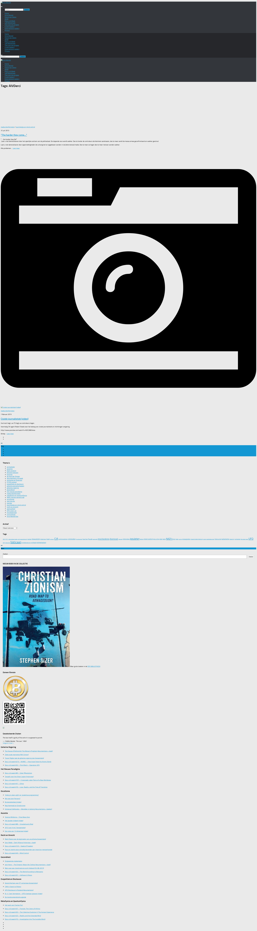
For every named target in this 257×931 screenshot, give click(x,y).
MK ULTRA (156, 539)
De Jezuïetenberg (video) (13, 802)
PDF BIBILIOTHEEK (93, 666)
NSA (174, 539)
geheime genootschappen (15, 486)
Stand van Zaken (10, 17)
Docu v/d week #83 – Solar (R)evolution (18, 773)
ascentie (10, 469)
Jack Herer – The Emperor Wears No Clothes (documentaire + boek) (28, 865)
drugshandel (79, 539)
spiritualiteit (11, 509)
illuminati (114, 539)
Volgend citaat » (8, 743)
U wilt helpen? (10, 27)
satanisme (225, 539)
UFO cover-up (11, 511)
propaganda (186, 539)
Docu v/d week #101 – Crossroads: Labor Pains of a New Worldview (28, 780)
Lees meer (16, 148)
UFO (250, 538)
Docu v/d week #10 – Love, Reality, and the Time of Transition (26, 787)
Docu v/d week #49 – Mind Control (17, 853)
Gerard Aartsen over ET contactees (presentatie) (21, 883)
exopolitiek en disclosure (15, 484)
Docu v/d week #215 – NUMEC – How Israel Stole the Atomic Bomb (28, 762)
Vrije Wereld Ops (12, 516)
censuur (52, 539)
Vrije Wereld (9, 15)
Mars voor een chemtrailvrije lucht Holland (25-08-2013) (24, 868)
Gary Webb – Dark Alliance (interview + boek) (20, 843)
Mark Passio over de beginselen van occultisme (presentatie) (25, 839)
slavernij (231, 539)
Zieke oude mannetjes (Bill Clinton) (17, 755)
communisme (63, 539)
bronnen (10, 474)
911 (7, 539)
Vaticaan (15, 542)
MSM (160, 539)
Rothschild (218, 539)
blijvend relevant (12, 473)
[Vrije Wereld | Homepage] (6, 3)
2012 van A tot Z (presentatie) (15, 828)
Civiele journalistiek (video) (14, 418)
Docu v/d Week (10, 21)
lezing (141, 539)
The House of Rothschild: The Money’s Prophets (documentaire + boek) (29, 751)
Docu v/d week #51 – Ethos (14, 784)
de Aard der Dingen (13, 476)
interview (126, 539)
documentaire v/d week (15, 478)
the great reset (244, 539)
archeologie (11, 467)
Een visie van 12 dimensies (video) (16, 831)
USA (4, 542)
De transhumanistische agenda (15, 897)
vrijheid (33, 543)
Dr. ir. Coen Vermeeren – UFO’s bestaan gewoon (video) (23, 894)
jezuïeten (135, 538)
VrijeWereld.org (26, 542)
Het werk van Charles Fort (14, 905)
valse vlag (7, 542)
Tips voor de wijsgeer (12, 25)
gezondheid (11, 490)
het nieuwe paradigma (14, 492)
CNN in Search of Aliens (13, 887)
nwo (177, 539)
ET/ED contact (12, 482)
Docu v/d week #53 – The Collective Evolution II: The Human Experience (29, 912)
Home (7, 13)
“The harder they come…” (14, 134)
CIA (56, 538)
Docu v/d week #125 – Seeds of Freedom (19, 846)
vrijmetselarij (41, 543)
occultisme (10, 499)
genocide (95, 539)
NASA (164, 539)
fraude (90, 539)
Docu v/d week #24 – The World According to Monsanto (24, 872)
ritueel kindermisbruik (196, 539)
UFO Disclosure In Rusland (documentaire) (19, 890)
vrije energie (11, 514)
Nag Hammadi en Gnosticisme (15, 806)
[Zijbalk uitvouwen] (1, 545)
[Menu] (1, 6)
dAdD (6, 19)
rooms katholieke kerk (208, 539)
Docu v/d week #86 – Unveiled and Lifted (19, 824)
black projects (11, 471)
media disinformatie (7, 127)
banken (30, 539)
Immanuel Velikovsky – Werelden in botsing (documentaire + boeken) (28, 809)
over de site (11, 501)
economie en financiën (14, 480)
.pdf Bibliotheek (10, 23)
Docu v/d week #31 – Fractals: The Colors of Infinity (22, 909)
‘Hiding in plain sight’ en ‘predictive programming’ (22, 795)
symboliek (237, 539)
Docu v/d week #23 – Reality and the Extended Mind (23, 916)
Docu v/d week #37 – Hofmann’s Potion (18, 875)
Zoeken (5, 554)
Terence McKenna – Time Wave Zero (17, 817)
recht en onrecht (12, 507)
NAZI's (169, 538)
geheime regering (13, 488)
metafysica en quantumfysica (17, 495)
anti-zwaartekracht (22, 539)
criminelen (72, 539)
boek (48, 539)
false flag (85, 539)
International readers (12, 28)
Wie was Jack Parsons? (12, 799)
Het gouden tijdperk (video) (14, 821)
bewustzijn (36, 539)
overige (9, 503)
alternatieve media (13, 539)
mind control (148, 539)
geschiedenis (103, 539)
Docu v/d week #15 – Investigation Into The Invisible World (25, 919)
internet (120, 539)
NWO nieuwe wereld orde (15, 497)
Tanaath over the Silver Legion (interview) (19, 777)
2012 (4, 539)
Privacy (7, 30)
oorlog (180, 539)
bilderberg (43, 539)
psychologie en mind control (25, 127)
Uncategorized (12, 513)
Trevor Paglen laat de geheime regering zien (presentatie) (24, 758)
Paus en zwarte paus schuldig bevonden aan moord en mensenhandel (28, 850)
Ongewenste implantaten (13, 861)
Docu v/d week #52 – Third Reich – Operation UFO (22, 765)
